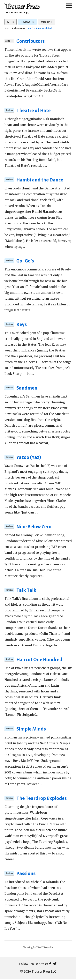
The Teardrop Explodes (41, 798)
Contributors (30, 41)
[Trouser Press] (22, 6)
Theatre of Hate (33, 110)
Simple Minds (31, 729)
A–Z (30, 28)
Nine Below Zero (33, 526)
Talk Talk (26, 590)
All (10, 21)
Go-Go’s (25, 261)
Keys (21, 324)
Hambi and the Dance (39, 180)
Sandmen (26, 388)
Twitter (55, 964)
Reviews (27, 21)
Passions (25, 873)
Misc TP (46, 21)
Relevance (18, 28)
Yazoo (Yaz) (28, 457)
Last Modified (44, 28)
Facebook (50, 964)
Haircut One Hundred (39, 659)
